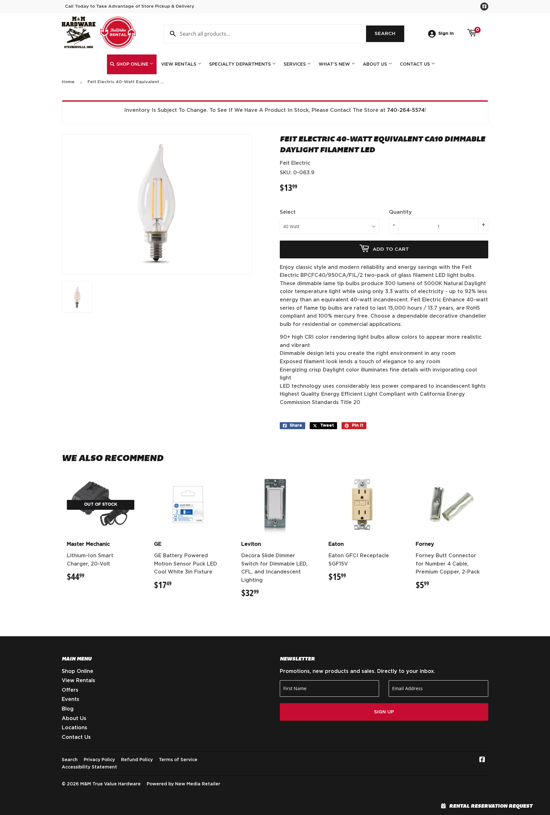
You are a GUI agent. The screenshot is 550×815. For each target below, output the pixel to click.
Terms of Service (178, 760)
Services (295, 64)
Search (389, 33)
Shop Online (132, 64)
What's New (335, 64)
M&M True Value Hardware (110, 784)
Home (68, 82)
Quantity (400, 212)
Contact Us (415, 64)
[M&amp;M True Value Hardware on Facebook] (482, 760)
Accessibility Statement (89, 767)
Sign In (446, 33)
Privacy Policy (99, 760)
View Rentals (179, 64)
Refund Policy (137, 760)
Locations (74, 727)
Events (70, 699)
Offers (70, 690)
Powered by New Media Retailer (183, 784)
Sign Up (384, 712)
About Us (375, 64)
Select (288, 212)
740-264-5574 (406, 110)
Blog (68, 708)
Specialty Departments (240, 64)
